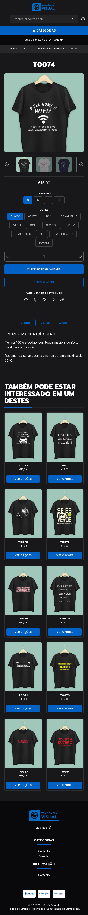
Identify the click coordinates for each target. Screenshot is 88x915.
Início (13, 48)
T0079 (65, 695)
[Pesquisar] (74, 19)
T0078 (23, 619)
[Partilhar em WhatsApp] (44, 300)
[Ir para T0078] (23, 590)
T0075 (65, 542)
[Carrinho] (83, 19)
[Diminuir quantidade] (8, 256)
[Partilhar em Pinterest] (53, 300)
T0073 (23, 465)
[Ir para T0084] (65, 743)
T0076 (23, 542)
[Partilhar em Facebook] (26, 300)
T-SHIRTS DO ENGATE (50, 48)
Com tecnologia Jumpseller (62, 908)
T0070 (65, 619)
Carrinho (44, 856)
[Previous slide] (7, 164)
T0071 (23, 695)
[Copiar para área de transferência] (62, 300)
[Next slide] (80, 164)
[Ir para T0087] (23, 743)
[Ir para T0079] (65, 666)
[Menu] (5, 19)
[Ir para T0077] (65, 437)
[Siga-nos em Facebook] (51, 828)
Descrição (26, 323)
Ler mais (58, 39)
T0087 (23, 772)
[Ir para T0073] (23, 437)
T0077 (65, 465)
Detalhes (45, 323)
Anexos (63, 323)
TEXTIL (26, 48)
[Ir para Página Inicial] (44, 7)
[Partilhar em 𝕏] (35, 300)
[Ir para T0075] (65, 513)
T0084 (65, 772)
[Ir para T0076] (23, 513)
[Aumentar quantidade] (80, 256)
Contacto (44, 851)
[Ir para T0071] (23, 666)
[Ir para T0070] (65, 590)
